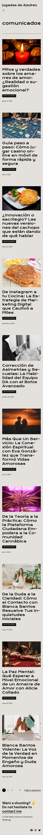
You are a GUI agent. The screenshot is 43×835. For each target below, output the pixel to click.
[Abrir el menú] (3, 10)
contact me (12, 811)
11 (19, 790)
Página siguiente (32, 790)
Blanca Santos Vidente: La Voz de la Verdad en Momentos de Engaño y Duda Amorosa (19, 755)
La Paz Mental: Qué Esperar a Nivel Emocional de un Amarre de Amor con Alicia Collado (21, 682)
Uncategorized (9, 96)
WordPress (6, 820)
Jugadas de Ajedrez (19, 5)
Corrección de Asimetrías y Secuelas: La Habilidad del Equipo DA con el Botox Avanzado (21, 375)
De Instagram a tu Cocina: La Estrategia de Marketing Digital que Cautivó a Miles (21, 302)
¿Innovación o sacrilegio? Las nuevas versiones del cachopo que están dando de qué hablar (21, 225)
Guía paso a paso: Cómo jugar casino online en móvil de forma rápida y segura (20, 153)
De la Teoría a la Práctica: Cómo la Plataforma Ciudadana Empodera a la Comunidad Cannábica (20, 529)
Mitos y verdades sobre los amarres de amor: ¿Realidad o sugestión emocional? (21, 80)
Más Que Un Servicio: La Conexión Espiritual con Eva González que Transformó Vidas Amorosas (21, 451)
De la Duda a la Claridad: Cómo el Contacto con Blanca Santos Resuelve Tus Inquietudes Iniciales (21, 606)
